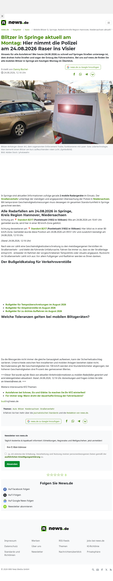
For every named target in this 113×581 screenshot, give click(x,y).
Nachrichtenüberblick (70, 551)
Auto (15, 408)
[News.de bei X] (106, 569)
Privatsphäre (93, 551)
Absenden (12, 464)
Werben (36, 540)
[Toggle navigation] (109, 22)
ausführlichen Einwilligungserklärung (22, 457)
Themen (63, 546)
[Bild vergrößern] (111, 82)
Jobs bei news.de (95, 540)
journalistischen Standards (45, 412)
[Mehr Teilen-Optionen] (92, 74)
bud (3, 401)
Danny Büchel (20, 69)
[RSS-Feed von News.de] (111, 569)
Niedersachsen (32, 408)
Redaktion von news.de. (78, 412)
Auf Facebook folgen (19, 489)
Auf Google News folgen (21, 500)
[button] (83, 67)
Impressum (10, 540)
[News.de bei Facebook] (102, 569)
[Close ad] (2, 16)
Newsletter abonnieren (20, 506)
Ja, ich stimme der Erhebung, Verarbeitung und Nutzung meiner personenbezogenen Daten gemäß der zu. (55, 455)
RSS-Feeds (64, 540)
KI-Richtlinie (93, 546)
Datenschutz (11, 546)
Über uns (36, 546)
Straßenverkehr (47, 408)
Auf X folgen (14, 494)
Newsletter (37, 551)
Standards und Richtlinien (12, 553)
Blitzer (21, 408)
